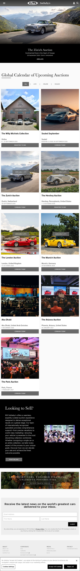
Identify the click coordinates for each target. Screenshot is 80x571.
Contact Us (5, 553)
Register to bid (20, 145)
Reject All (70, 566)
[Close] (76, 560)
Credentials (50, 548)
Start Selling (13, 459)
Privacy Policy (40, 529)
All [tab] (25, 84)
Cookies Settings (72, 548)
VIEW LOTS (40, 59)
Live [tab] (35, 84)
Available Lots (20, 110)
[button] (74, 3)
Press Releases (51, 550)
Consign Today (60, 145)
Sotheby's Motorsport (27, 555)
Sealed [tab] (57, 84)
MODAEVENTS (24, 553)
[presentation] (1, 28)
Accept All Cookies (55, 566)
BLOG (48, 553)
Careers (23, 550)
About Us (5, 548)
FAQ (21, 548)
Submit (72, 524)
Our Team (5, 550)
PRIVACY (70, 546)
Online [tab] (45, 84)
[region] (40, 564)
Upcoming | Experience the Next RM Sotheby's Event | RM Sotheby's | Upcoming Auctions (39, 3)
